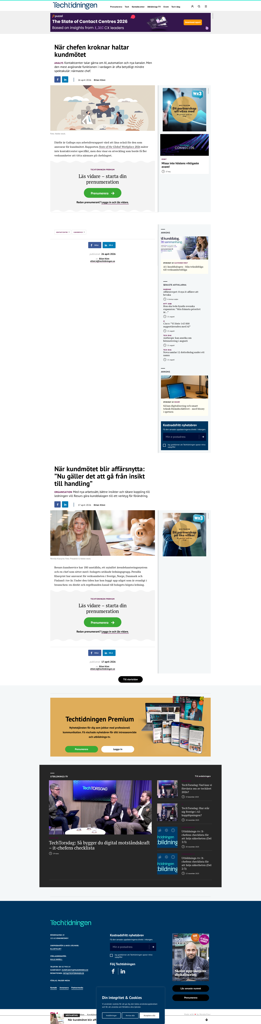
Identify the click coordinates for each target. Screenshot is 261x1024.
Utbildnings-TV (154, 7)
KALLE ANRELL (56, 959)
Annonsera (64, 987)
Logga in (117, 749)
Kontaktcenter (138, 7)
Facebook (113, 971)
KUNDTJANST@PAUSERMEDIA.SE (75, 970)
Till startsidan (130, 679)
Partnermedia (77, 987)
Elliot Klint (99, 80)
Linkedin (123, 971)
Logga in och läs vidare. (115, 202)
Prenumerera (116, 7)
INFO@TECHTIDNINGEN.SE (73, 973)
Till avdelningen (203, 776)
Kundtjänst (92, 1014)
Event (166, 7)
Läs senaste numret (191, 988)
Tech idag (175, 7)
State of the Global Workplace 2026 (119, 147)
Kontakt (53, 987)
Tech (127, 7)
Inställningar (111, 1015)
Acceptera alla (149, 1015)
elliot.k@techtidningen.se (102, 261)
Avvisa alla (130, 1015)
